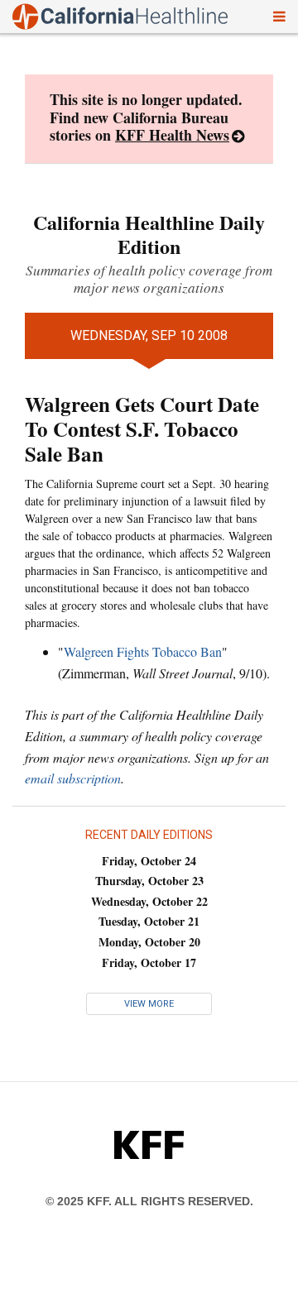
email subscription (73, 778)
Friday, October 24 (149, 860)
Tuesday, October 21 (149, 921)
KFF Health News (172, 135)
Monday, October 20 (149, 941)
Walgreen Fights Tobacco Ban (143, 651)
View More (149, 1003)
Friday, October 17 (149, 962)
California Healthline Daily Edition (149, 234)
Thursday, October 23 (149, 880)
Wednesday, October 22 (149, 901)
